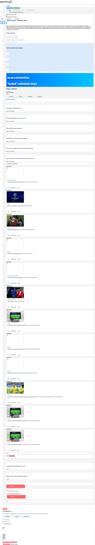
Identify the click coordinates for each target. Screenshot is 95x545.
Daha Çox (12, 486)
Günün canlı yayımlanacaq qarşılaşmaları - (16, 325)
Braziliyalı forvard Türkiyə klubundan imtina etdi (16, 138)
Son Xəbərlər (17, 18)
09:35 (18, 450)
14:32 (8, 479)
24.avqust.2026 (13, 354)
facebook (11, 96)
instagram (30, 96)
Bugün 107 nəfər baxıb (10, 161)
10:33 (19, 211)
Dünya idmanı (3, 537)
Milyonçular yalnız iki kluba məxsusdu (11, 41)
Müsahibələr (3, 538)
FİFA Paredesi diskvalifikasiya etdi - (15, 229)
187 (8, 235)
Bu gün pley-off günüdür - (15, 118)
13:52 (19, 354)
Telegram (39, 96)
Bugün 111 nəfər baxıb (10, 141)
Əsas (2, 18)
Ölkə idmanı (3, 536)
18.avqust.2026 (13, 378)
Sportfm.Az (8, 166)
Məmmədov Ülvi (6, 544)
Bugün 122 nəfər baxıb (10, 121)
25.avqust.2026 (13, 211)
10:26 (18, 426)
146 (8, 307)
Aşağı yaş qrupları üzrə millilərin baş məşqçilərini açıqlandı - (20, 158)
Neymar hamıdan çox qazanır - (11, 37)
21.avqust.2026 (13, 187)
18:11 (3, 22)
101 (8, 330)
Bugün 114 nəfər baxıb (10, 131)
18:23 (19, 402)
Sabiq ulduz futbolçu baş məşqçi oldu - (15, 372)
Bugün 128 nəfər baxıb (10, 111)
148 (8, 354)
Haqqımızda (9, 18)
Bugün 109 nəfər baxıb (10, 151)
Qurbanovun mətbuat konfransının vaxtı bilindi (15, 349)
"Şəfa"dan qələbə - (13, 301)
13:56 (19, 259)
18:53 (19, 235)
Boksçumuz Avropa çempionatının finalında (14, 181)
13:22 (18, 187)
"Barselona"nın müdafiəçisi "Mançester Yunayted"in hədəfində (15, 40)
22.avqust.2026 (13, 307)
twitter (20, 96)
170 (8, 283)
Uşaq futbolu (3, 534)
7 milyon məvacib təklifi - (12, 36)
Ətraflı (12, 496)
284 (8, 378)
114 (8, 259)
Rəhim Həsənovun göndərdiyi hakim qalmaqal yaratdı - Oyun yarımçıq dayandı (21, 396)
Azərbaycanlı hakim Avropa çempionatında (14, 277)
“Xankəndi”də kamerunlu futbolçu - (15, 466)
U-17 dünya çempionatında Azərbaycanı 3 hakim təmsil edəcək (19, 148)
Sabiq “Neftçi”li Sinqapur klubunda (14, 128)
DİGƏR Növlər (3, 535)
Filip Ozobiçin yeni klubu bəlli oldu (13, 108)
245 (8, 402)
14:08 (19, 283)
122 (8, 211)
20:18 (19, 307)
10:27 (19, 330)
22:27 (19, 378)
